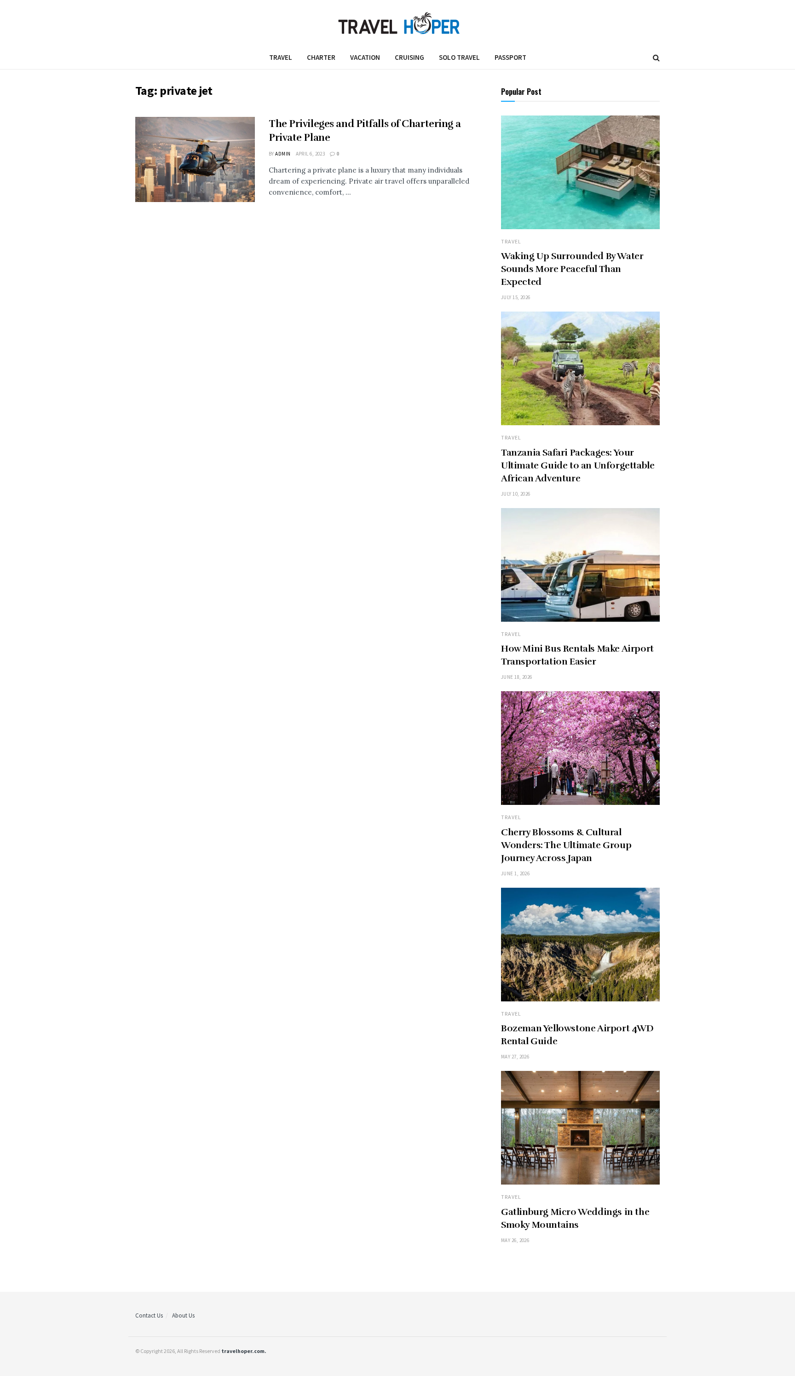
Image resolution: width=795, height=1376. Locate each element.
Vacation (365, 57)
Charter (321, 57)
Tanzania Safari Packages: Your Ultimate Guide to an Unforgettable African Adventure (577, 465)
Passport (510, 57)
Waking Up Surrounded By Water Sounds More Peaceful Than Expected (572, 269)
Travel (280, 57)
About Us (183, 1315)
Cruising (409, 57)
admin (282, 153)
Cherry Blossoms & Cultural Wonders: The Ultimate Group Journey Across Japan (566, 845)
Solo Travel (459, 57)
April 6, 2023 (310, 153)
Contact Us (149, 1315)
